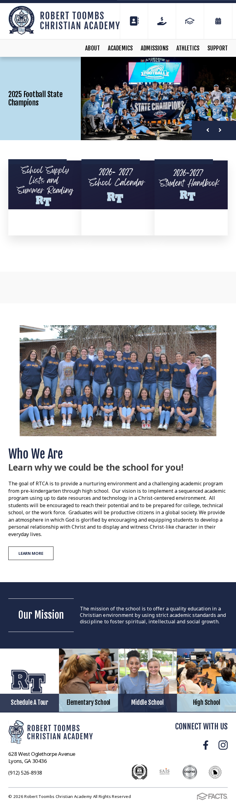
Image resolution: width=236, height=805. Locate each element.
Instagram (223, 745)
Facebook (205, 745)
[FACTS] (190, 21)
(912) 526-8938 (25, 772)
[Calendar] (218, 21)
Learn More (30, 553)
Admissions (154, 48)
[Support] (162, 21)
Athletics (188, 48)
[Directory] (134, 21)
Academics (120, 48)
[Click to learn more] (44, 184)
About (92, 48)
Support (217, 48)
